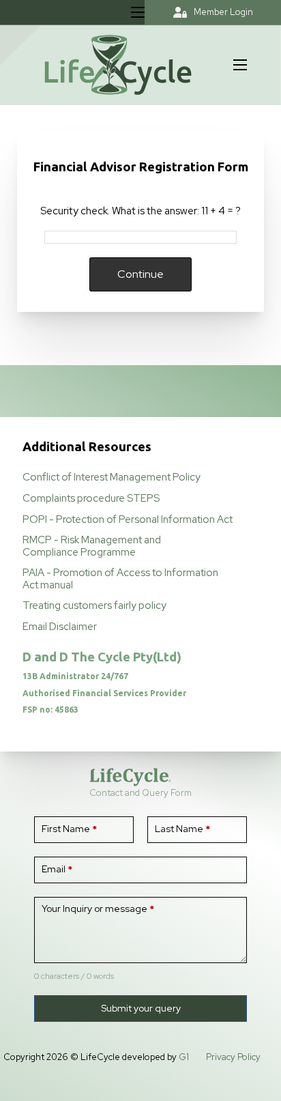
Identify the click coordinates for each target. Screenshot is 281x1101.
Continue (140, 274)
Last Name (182, 829)
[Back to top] (233, 1060)
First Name (69, 829)
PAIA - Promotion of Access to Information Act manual (120, 578)
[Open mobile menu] (138, 12)
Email (57, 869)
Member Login (223, 12)
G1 (184, 1057)
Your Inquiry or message (98, 908)
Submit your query (141, 1008)
